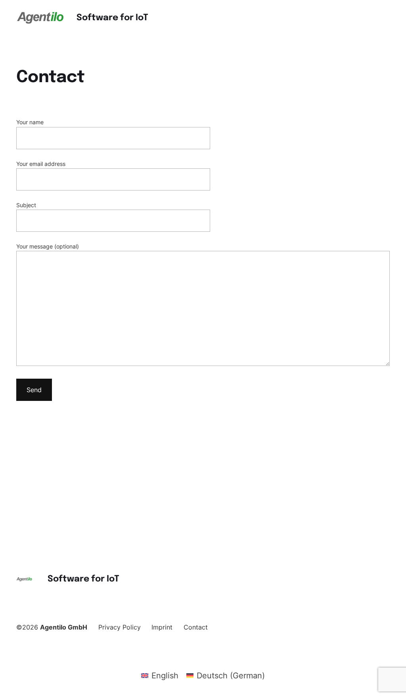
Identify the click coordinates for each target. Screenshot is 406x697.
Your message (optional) (47, 246)
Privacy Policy (119, 627)
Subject (26, 205)
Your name (30, 122)
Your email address (40, 163)
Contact (196, 627)
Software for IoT (112, 17)
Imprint (161, 627)
